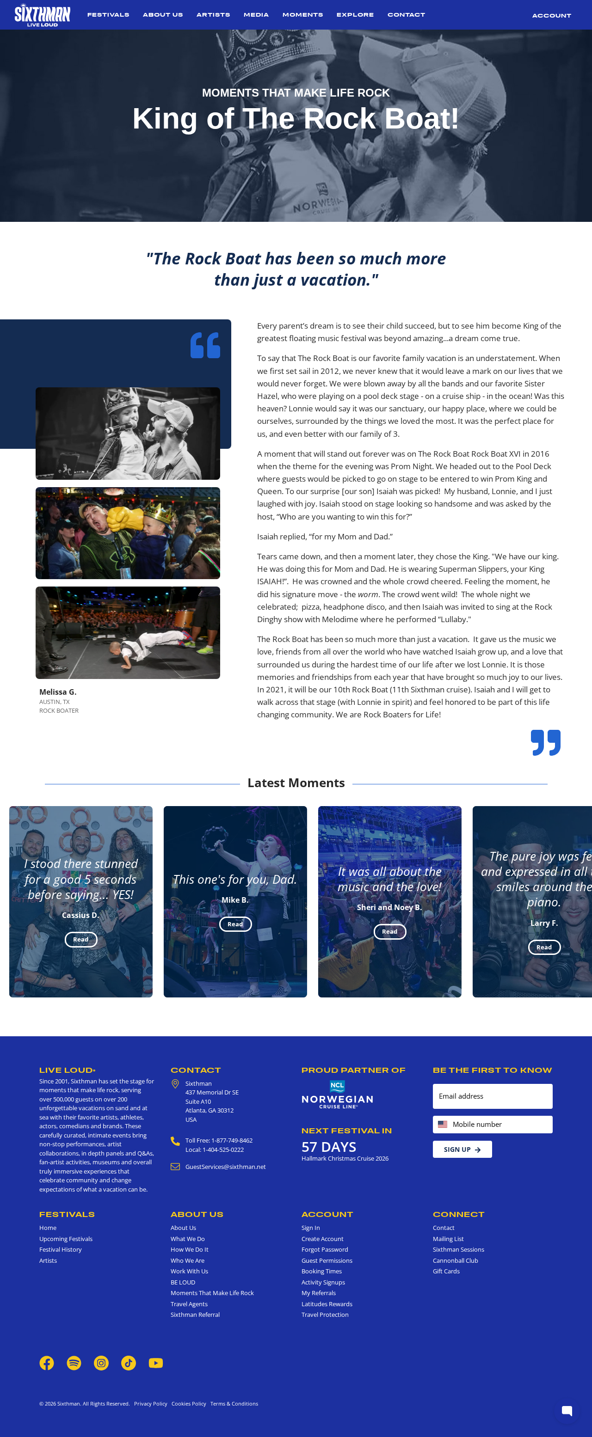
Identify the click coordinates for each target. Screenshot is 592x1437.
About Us (163, 14)
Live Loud (67, 1070)
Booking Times (322, 1271)
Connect (459, 1214)
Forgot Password (325, 1249)
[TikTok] (129, 1362)
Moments (303, 14)
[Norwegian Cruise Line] (338, 1094)
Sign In (311, 1227)
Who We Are (187, 1260)
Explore (355, 14)
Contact (407, 14)
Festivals (108, 14)
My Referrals (319, 1293)
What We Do (188, 1239)
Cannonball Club (455, 1260)
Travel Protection (325, 1314)
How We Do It (190, 1249)
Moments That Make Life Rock (212, 1293)
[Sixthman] (42, 14)
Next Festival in (347, 1130)
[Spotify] (74, 1362)
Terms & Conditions (233, 1403)
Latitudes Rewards (327, 1304)
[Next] (577, 902)
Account (552, 15)
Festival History (60, 1249)
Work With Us (189, 1271)
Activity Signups (323, 1282)
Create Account (323, 1239)
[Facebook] (46, 1362)
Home (47, 1227)
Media (256, 14)
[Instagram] (101, 1362)
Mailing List (448, 1239)
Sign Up (457, 1149)
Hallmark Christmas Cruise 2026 (345, 1158)
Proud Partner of (354, 1070)
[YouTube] (155, 1362)
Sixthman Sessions (458, 1249)
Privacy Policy (150, 1403)
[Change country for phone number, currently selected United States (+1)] (441, 1124)
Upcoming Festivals (65, 1239)
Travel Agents (189, 1304)
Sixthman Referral (195, 1314)
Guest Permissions (327, 1260)
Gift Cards (446, 1271)
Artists (213, 14)
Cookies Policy (187, 1403)
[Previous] (15, 902)
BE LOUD (183, 1282)
